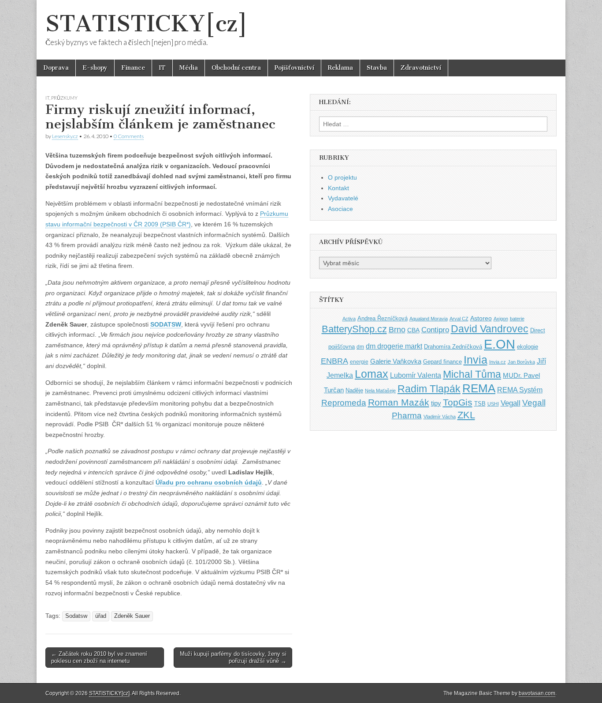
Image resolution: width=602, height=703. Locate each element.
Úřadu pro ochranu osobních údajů (209, 482)
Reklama (340, 67)
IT (162, 67)
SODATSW (165, 324)
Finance (133, 67)
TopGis (457, 402)
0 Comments (129, 136)
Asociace (340, 208)
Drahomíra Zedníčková (453, 346)
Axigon (501, 318)
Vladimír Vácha (440, 416)
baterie (517, 318)
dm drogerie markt (394, 346)
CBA (413, 330)
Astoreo (481, 318)
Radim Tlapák (429, 389)
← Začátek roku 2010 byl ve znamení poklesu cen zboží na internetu (99, 657)
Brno (397, 329)
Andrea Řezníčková (382, 318)
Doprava (56, 67)
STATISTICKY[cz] (146, 23)
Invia (475, 359)
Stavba (377, 67)
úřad (100, 616)
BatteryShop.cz (354, 329)
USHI (493, 403)
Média (188, 67)
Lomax (371, 374)
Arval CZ (459, 318)
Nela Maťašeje (380, 390)
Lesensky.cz (65, 136)
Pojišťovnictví (294, 67)
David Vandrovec (489, 329)
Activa (349, 318)
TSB (480, 403)
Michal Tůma (472, 374)
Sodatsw (76, 616)
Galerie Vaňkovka (395, 361)
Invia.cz (497, 362)
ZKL (466, 415)
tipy (436, 403)
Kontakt (338, 188)
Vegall (510, 403)
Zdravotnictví (421, 67)
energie (359, 362)
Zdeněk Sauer (132, 616)
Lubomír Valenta (415, 375)
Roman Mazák (398, 402)
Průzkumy (64, 98)
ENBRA (334, 360)
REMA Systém (520, 390)
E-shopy (95, 67)
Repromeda (343, 402)
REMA (478, 388)
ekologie (527, 346)
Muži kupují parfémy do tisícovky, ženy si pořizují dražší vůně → (233, 657)
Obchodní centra (236, 67)
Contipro (435, 329)
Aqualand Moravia (428, 318)
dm (360, 347)
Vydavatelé (343, 198)
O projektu (342, 177)
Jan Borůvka (521, 362)
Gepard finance (442, 361)
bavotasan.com (537, 693)
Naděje (354, 390)
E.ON (499, 344)
